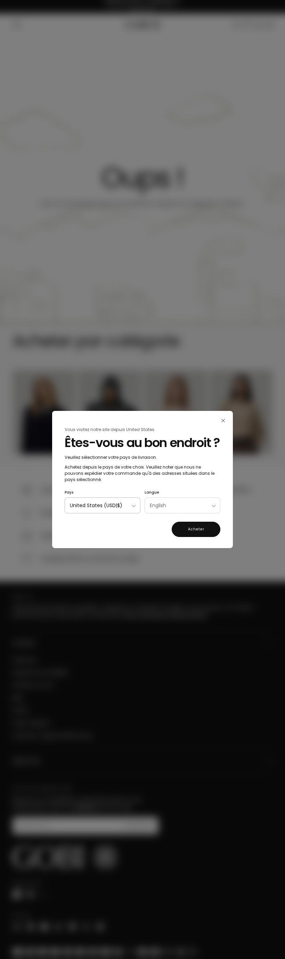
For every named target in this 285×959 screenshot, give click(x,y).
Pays (69, 492)
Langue (152, 492)
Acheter (196, 529)
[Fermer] (223, 420)
